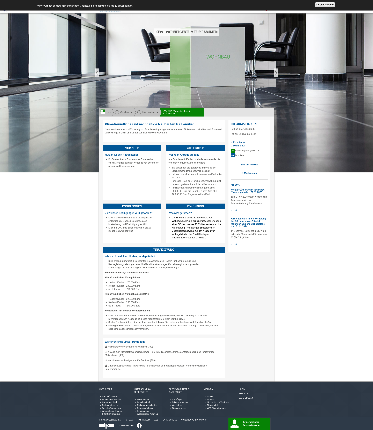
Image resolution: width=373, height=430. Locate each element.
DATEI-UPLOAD (246, 398)
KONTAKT (243, 393)
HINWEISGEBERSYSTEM (110, 420)
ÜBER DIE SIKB (105, 389)
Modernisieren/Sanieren (218, 402)
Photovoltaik (213, 405)
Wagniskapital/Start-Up (147, 414)
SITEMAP (130, 420)
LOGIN (242, 389)
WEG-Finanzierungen (216, 408)
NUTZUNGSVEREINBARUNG (194, 420)
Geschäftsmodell (109, 396)
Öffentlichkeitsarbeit (111, 414)
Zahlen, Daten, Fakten (112, 411)
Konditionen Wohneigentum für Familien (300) (132, 360)
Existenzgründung (180, 402)
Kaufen (210, 399)
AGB (156, 420)
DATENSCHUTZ (170, 420)
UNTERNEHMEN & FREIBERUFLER (142, 390)
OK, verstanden (325, 4)
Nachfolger (177, 399)
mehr (235, 210)
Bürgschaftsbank (145, 408)
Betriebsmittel (143, 402)
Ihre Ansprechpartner (111, 399)
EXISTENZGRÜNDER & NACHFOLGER (179, 390)
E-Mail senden (249, 173)
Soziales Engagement (112, 408)
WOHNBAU (209, 389)
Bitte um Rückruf (249, 164)
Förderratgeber (179, 408)
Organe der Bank (109, 402)
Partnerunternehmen (111, 405)
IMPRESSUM (144, 420)
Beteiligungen (143, 411)
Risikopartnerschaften (147, 405)
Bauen (210, 396)
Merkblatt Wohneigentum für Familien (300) (130, 346)
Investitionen (143, 399)
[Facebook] (138, 425)
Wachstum (177, 405)
